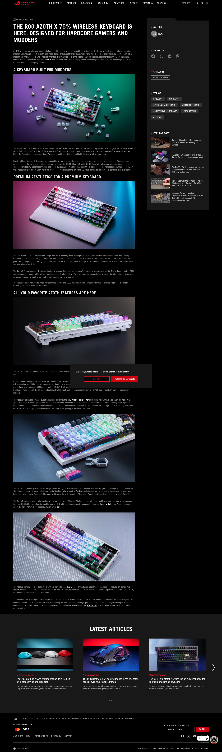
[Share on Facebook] (153, 56)
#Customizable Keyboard (165, 111)
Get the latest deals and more (177, 725)
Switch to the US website (124, 379)
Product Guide (41, 736)
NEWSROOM (56, 736)
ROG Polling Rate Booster (78, 400)
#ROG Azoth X (190, 111)
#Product (158, 99)
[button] (202, 729)
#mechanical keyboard (164, 105)
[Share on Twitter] (161, 56)
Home (28, 736)
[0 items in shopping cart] (207, 3)
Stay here (97, 379)
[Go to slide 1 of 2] (109, 700)
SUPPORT (68, 736)
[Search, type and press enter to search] (196, 3)
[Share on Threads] (178, 56)
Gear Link (70, 587)
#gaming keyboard (190, 105)
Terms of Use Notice (160, 749)
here (59, 507)
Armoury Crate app (108, 504)
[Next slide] (213, 668)
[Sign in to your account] (201, 3)
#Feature (157, 117)
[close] (148, 367)
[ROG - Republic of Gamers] (23, 3)
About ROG (18, 736)
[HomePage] (15, 719)
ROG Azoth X (45, 59)
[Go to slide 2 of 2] (112, 700)
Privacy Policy (142, 749)
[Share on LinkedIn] (170, 56)
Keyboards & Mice (160, 77)
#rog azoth (174, 99)
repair (23, 164)
